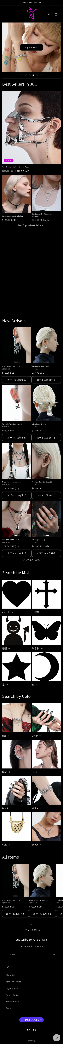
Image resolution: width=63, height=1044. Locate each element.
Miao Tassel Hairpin (39, 424)
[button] (6, 14)
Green (35, 735)
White (35, 808)
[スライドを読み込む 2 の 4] (30, 75)
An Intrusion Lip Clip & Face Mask (15, 167)
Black (5, 808)
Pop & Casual (31, 47)
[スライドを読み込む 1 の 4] (26, 75)
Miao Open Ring (38, 540)
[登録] (54, 954)
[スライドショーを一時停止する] (57, 75)
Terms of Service (13, 981)
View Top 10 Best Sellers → (31, 225)
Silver (35, 844)
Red (4, 735)
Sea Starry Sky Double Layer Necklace (43, 215)
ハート (6, 612)
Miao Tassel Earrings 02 (11, 366)
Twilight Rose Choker (10, 540)
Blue (4, 772)
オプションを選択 (16, 495)
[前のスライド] (21, 75)
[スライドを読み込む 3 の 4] (33, 75)
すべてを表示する (31, 560)
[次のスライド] (42, 75)
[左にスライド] (25, 924)
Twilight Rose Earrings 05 (42, 482)
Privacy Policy (12, 995)
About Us (10, 975)
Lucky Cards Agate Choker (12, 216)
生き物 (36, 648)
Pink (34, 772)
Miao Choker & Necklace (11, 482)
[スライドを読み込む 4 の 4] (37, 75)
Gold (4, 844)
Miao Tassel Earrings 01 (41, 366)
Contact (9, 1008)
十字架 (36, 612)
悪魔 (4, 648)
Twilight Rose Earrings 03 (12, 424)
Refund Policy (12, 1001)
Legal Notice (12, 988)
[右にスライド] (38, 924)
